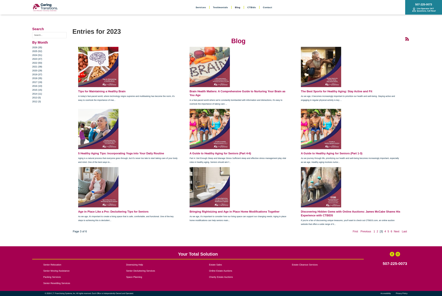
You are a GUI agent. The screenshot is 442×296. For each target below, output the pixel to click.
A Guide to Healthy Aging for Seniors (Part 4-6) (220, 153)
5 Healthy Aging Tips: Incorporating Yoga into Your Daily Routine (121, 153)
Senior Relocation (52, 264)
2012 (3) (36, 101)
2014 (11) (37, 94)
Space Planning (134, 277)
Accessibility (386, 293)
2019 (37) (37, 74)
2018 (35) (37, 78)
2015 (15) (37, 90)
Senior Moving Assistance (56, 271)
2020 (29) (37, 70)
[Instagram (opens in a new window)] (397, 254)
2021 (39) (37, 66)
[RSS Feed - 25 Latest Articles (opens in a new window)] (407, 38)
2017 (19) (37, 82)
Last (404, 231)
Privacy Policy (401, 293)
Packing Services (52, 277)
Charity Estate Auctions (221, 277)
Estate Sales (215, 264)
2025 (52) (37, 51)
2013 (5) (36, 97)
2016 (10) (37, 86)
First (355, 231)
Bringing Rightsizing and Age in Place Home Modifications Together (234, 211)
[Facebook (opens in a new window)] (392, 254)
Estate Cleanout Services (305, 264)
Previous (366, 231)
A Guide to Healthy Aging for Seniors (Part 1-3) (331, 153)
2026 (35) (37, 47)
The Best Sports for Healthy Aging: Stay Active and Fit (336, 91)
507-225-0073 (395, 264)
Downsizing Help (134, 264)
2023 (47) (37, 59)
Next (396, 231)
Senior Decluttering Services (140, 271)
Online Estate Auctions (220, 271)
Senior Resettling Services (56, 283)
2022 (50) (37, 63)
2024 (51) (37, 55)
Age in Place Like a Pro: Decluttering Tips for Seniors (113, 211)
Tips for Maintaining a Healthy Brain (102, 91)
